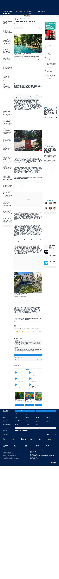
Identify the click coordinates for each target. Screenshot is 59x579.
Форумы (21, 11)
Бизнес (16, 416)
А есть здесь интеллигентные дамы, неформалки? (36, 385)
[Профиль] (56, 13)
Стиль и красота (48, 416)
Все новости (7, 19)
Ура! (32, 378)
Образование (28, 424)
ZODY (44, 11)
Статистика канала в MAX (7, 424)
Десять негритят (21, 371)
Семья (37, 424)
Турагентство (37, 328)
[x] (25, 430)
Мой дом (27, 420)
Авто (16, 414)
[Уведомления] (54, 13)
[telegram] (16, 430)
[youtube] (27, 430)
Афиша (30, 11)
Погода (18, 11)
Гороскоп (33, 11)
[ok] (20, 430)
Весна (16, 417)
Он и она (37, 414)
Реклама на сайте (5, 414)
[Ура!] (30, 379)
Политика (37, 417)
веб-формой (17, 458)
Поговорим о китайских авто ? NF (36, 372)
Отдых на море (17, 328)
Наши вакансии (5, 420)
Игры (42, 11)
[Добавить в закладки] (39, 28)
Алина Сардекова (20, 325)
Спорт (47, 414)
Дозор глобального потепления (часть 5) (21, 378)
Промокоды (10, 11)
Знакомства (15, 11)
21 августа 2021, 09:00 (17, 25)
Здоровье (16, 424)
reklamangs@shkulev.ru (33, 451)
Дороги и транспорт (18, 420)
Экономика (47, 420)
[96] (16, 385)
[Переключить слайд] (41, 395)
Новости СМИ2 (16, 365)
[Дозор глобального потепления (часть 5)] (16, 379)
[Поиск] (52, 13)
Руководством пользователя (33, 454)
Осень (37, 416)
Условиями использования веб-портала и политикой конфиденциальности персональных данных (42, 455)
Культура (27, 417)
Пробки (29, 13)
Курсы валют (38, 11)
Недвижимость (5, 11)
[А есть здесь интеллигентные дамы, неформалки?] (30, 385)
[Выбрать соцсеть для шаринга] (41, 28)
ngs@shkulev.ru (12, 457)
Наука (27, 421)
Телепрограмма (26, 11)
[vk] (18, 430)
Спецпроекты (48, 421)
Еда (15, 421)
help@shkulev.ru (8, 458)
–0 (41, 352)
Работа (37, 420)
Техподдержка (5, 421)
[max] (23, 430)
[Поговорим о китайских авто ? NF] (30, 373)
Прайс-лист (4, 416)
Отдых (33, 328)
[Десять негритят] (16, 373)
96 (17, 384)
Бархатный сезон (22, 328)
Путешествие (28, 328)
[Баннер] (27, 16)
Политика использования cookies (34, 458)
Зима (27, 414)
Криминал (28, 416)
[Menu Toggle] (3, 13)
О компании (4, 417)
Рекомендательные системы (33, 459)
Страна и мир (48, 417)
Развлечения (38, 421)
